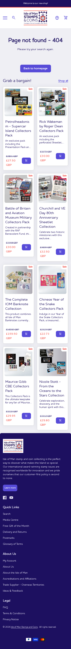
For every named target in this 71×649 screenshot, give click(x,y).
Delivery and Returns (15, 532)
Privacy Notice (11, 619)
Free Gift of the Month (16, 526)
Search (7, 514)
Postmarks (8, 538)
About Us (8, 567)
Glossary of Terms (13, 544)
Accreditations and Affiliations (19, 579)
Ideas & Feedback (13, 591)
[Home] (35, 17)
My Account (9, 561)
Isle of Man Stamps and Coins (24, 627)
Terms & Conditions (14, 613)
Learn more (10, 488)
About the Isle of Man (15, 573)
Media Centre (10, 520)
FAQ (5, 607)
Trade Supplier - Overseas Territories (23, 585)
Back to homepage (36, 68)
